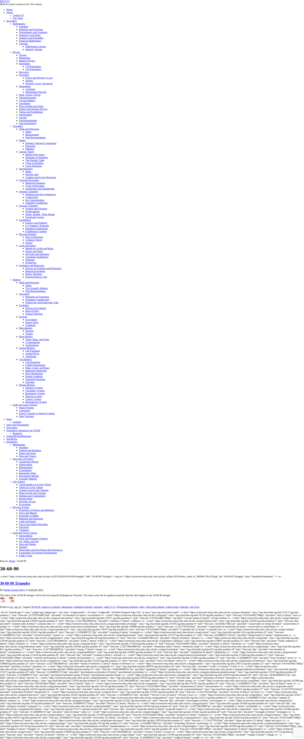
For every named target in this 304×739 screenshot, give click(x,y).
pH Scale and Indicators (37, 254)
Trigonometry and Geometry (33, 32)
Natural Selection (34, 314)
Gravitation (24, 103)
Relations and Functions (31, 29)
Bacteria (29, 331)
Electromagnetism (28, 120)
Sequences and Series (30, 35)
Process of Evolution (35, 308)
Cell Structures (32, 362)
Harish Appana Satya (14, 590)
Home (9, 9)
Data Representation (35, 137)
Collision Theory (33, 240)
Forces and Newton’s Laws (39, 77)
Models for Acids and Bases (39, 248)
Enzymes (30, 382)
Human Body (26, 498)
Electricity (24, 527)
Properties (30, 146)
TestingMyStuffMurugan (18, 436)
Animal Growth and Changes (33, 490)
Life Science (19, 481)
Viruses (29, 333)
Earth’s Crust (25, 555)
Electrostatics (25, 114)
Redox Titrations (33, 274)
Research (17, 433)
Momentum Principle (35, 92)
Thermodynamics (27, 97)
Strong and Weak (34, 251)
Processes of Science (23, 459)
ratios (141, 607)
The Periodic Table (34, 160)
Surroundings (25, 535)
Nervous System (33, 396)
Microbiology (26, 328)
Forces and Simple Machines (33, 524)
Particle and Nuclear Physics (33, 109)
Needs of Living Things (31, 487)
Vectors (22, 55)
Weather (23, 547)
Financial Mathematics (30, 41)
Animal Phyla (32, 353)
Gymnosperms (32, 342)
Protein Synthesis (34, 376)
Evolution (24, 305)
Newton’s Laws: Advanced (39, 83)
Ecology (23, 316)
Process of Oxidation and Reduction (43, 268)
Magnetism (24, 58)
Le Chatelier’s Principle (37, 225)
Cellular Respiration (35, 365)
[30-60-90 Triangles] (3, 601)
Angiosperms (32, 345)
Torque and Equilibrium (31, 112)
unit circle (195, 607)
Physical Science (21, 507)
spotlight (17, 422)
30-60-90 (35, 607)
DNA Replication (34, 373)
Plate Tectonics (26, 416)
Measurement (32, 134)
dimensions (67, 607)
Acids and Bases (27, 245)
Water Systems (26, 407)
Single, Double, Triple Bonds (40, 214)
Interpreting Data (27, 473)
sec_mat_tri (15, 607)
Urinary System (33, 399)
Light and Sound (27, 521)
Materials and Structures (31, 518)
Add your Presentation (17, 424)
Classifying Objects (28, 461)
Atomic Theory (26, 151)
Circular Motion (27, 100)
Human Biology (27, 385)
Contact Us (18, 15)
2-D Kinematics (33, 69)
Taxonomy (24, 294)
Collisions (30, 89)
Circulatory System (34, 390)
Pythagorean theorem (127, 607)
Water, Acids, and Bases (37, 368)
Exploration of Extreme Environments (38, 552)
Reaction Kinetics (28, 234)
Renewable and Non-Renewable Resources (41, 550)
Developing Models (29, 476)
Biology (17, 279)
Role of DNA (32, 311)
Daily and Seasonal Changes (33, 538)
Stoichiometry (26, 168)
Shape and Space (27, 453)
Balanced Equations (35, 183)
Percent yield (31, 174)
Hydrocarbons (32, 211)
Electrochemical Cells (36, 277)
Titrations (30, 259)
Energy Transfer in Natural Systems (37, 413)
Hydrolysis (30, 262)
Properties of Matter (29, 515)
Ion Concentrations (34, 200)
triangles (184, 607)
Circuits (23, 117)
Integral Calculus (33, 49)
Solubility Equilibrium (36, 203)
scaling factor (172, 607)
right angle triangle (155, 607)
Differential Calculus (35, 46)
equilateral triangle (83, 607)
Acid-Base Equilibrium (36, 257)
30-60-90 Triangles (15, 583)
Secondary (11, 21)
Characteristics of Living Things (35, 484)
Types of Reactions (34, 186)
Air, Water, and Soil (29, 541)
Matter (22, 140)
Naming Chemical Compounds (40, 143)
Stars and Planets (27, 544)
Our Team (18, 18)
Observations (25, 464)
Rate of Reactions (34, 237)
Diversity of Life (27, 501)
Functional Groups (34, 217)
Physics (16, 52)
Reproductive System (36, 402)
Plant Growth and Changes (32, 493)
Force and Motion (28, 513)
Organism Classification (37, 299)
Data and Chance (27, 456)
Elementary (12, 442)
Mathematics (19, 23)
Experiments (25, 470)
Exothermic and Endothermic (40, 188)
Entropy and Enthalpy (36, 223)
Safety (28, 132)
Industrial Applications (36, 228)
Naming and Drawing (36, 208)
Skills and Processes (29, 129)
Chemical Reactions (29, 180)
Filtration (29, 149)
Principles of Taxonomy (37, 296)
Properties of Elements (36, 157)
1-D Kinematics (33, 66)
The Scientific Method (36, 288)
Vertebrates (30, 356)
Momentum (25, 86)
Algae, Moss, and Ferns (37, 339)
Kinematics (24, 63)
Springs (29, 80)
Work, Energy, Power (30, 95)
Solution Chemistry (28, 191)
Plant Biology (26, 336)
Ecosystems (31, 319)
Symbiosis (30, 325)
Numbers (23, 26)
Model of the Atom (34, 154)
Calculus (23, 43)
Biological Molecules (36, 370)
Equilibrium (25, 220)
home (9, 419)
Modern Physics (27, 60)
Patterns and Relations (30, 450)
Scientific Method (28, 478)
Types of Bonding (34, 163)
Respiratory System (35, 393)
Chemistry (18, 126)
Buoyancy (24, 72)
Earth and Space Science (25, 405)
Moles (28, 171)
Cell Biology (25, 359)
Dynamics (24, 75)
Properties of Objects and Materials (36, 510)
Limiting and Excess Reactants (40, 177)
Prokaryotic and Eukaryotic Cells (41, 302)
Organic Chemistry (28, 205)
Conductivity (31, 197)
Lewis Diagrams (33, 166)
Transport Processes (35, 379)
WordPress (11, 439)
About (9, 12)
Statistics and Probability (31, 38)
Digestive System (34, 387)
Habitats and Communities (32, 496)
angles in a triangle (50, 607)
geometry (98, 607)
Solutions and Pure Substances (40, 194)
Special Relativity (28, 123)
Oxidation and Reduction (31, 265)
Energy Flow (31, 322)
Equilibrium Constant (36, 231)
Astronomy (24, 410)
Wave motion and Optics (31, 106)
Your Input (11, 427)
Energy (29, 242)
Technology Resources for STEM (23, 430)
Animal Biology (27, 348)
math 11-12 (109, 607)
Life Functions (32, 351)
